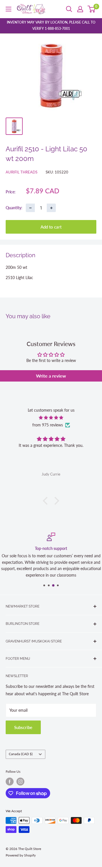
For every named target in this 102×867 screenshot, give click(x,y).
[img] (51, 417)
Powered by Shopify (21, 855)
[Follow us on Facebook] (10, 782)
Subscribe (23, 727)
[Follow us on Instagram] (20, 782)
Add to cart (51, 226)
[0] (91, 9)
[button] (47, 501)
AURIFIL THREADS (21, 172)
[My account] (80, 9)
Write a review (51, 375)
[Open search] (69, 9)
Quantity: (14, 207)
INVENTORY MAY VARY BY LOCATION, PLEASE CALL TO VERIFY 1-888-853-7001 (51, 25)
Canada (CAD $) (21, 754)
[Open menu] (8, 9)
